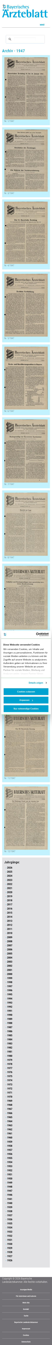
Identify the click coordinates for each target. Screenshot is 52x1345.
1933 (9, 1231)
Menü (42, 25)
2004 (9, 957)
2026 (9, 867)
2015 (9, 912)
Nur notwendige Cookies (26, 708)
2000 (9, 974)
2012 (9, 925)
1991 (9, 1010)
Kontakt (26, 1309)
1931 (9, 1239)
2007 (9, 945)
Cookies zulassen (26, 691)
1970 (9, 1096)
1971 (9, 1092)
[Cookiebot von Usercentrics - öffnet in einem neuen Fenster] (37, 634)
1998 (9, 982)
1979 (9, 1060)
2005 (9, 953)
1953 (9, 1166)
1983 (9, 1043)
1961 (9, 1133)
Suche (26, 1316)
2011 (9, 929)
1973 (9, 1084)
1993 (9, 1002)
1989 (9, 1019)
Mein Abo (26, 1303)
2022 (9, 884)
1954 (9, 1162)
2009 (9, 937)
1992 (9, 1006)
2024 (9, 875)
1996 (9, 990)
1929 (9, 1248)
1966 (9, 1113)
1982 (9, 1047)
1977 (9, 1068)
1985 (9, 1035)
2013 (9, 920)
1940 (9, 1203)
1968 (9, 1104)
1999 (9, 978)
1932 (9, 1235)
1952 (9, 1170)
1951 (9, 1174)
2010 (9, 933)
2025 (9, 871)
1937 (9, 1215)
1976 (9, 1072)
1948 (9, 1186)
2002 (9, 965)
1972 (9, 1088)
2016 (9, 908)
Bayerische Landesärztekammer (26, 1322)
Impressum (26, 1329)
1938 (9, 1211)
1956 (9, 1154)
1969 (9, 1100)
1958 (9, 1145)
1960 (9, 1137)
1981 (9, 1051)
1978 (9, 1064)
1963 (9, 1125)
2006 (9, 949)
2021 (9, 888)
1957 (9, 1149)
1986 (9, 1031)
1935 (9, 1223)
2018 (9, 900)
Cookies (26, 1335)
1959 (9, 1141)
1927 (9, 1256)
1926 (9, 1260)
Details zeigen (36, 683)
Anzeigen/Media (26, 1289)
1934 (9, 1227)
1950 (9, 1178)
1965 (9, 1117)
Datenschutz (26, 1342)
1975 (9, 1076)
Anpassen (24, 700)
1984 (9, 1039)
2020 (9, 892)
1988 (9, 1023)
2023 (9, 880)
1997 (9, 986)
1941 (9, 1199)
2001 (9, 970)
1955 (9, 1158)
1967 (9, 1109)
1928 (9, 1252)
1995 (9, 994)
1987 (9, 1027)
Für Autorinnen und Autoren (26, 1296)
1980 (9, 1055)
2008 (9, 941)
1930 (9, 1244)
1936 (9, 1219)
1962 (9, 1129)
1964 (9, 1121)
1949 (9, 1182)
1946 (9, 1194)
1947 (9, 1190)
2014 (9, 916)
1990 (9, 1014)
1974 (9, 1080)
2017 (9, 904)
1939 (9, 1207)
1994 (9, 998)
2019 (9, 896)
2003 (9, 961)
